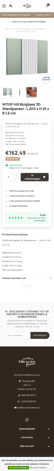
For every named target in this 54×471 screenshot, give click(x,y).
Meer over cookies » (38, 468)
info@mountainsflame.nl (28, 407)
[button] (24, 286)
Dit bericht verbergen (18, 468)
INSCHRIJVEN (39, 335)
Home (7, 29)
